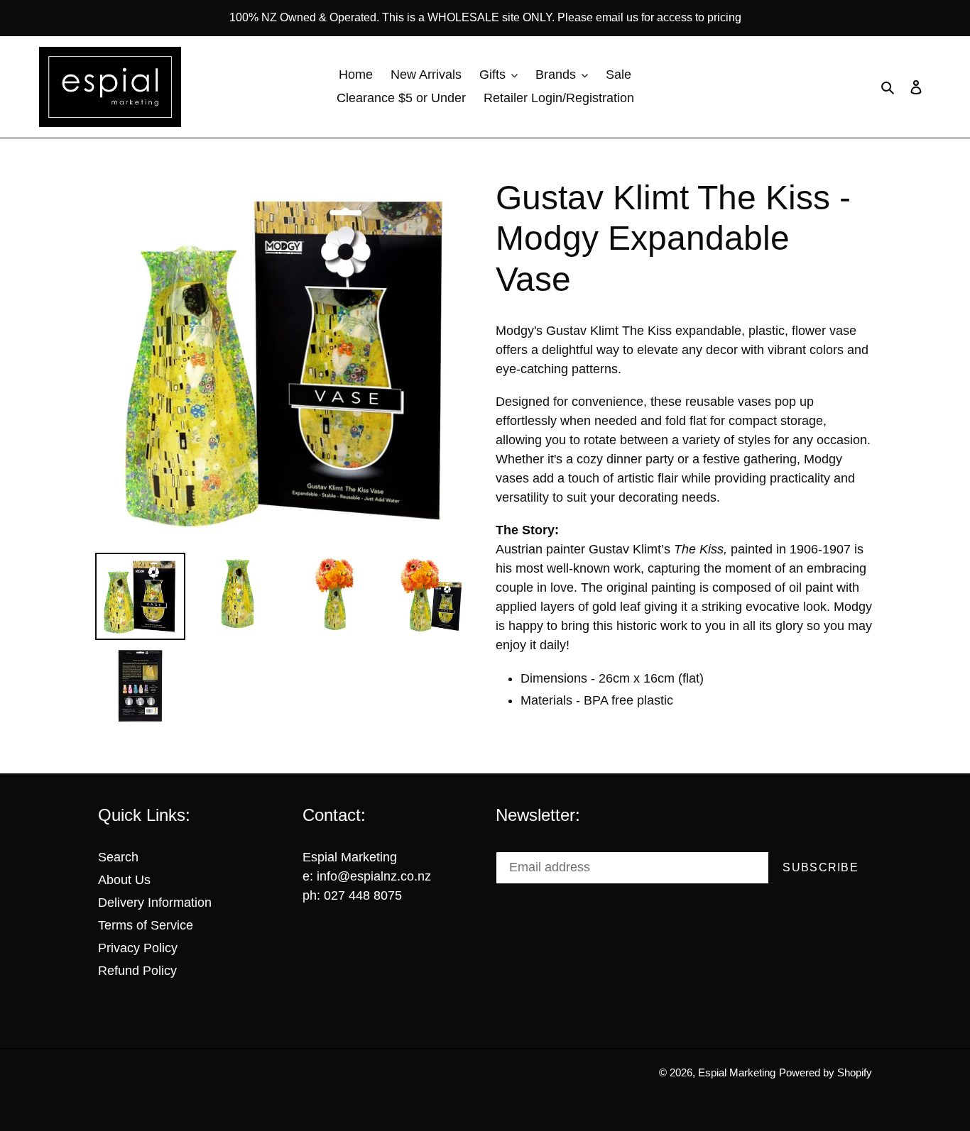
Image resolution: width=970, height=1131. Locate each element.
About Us (124, 880)
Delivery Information (155, 902)
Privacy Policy (138, 948)
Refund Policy (137, 971)
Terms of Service (145, 925)
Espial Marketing (736, 1072)
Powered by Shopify (825, 1072)
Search (118, 857)
